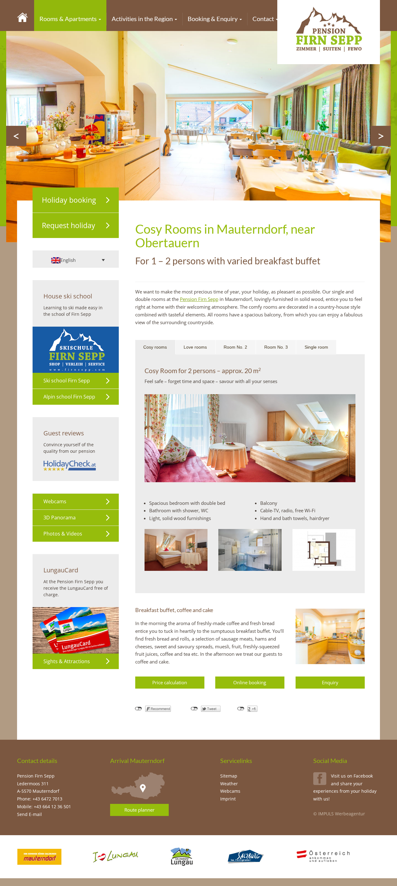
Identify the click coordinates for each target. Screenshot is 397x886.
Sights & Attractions (66, 661)
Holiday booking (69, 200)
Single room (316, 347)
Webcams (54, 501)
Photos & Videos (62, 533)
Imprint (228, 799)
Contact (263, 18)
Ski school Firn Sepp (66, 380)
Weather (229, 784)
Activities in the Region (143, 18)
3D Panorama (59, 517)
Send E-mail (29, 814)
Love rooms (195, 347)
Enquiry (330, 682)
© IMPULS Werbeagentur (339, 814)
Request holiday (68, 225)
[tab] (155, 347)
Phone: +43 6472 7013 (39, 799)
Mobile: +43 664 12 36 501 (44, 806)
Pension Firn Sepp (199, 299)
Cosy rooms (155, 347)
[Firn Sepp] (22, 17)
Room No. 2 (235, 347)
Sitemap (228, 776)
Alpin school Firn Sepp (69, 396)
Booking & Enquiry (213, 18)
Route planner (139, 810)
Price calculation (169, 682)
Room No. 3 (276, 347)
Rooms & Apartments (68, 18)
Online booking (249, 682)
